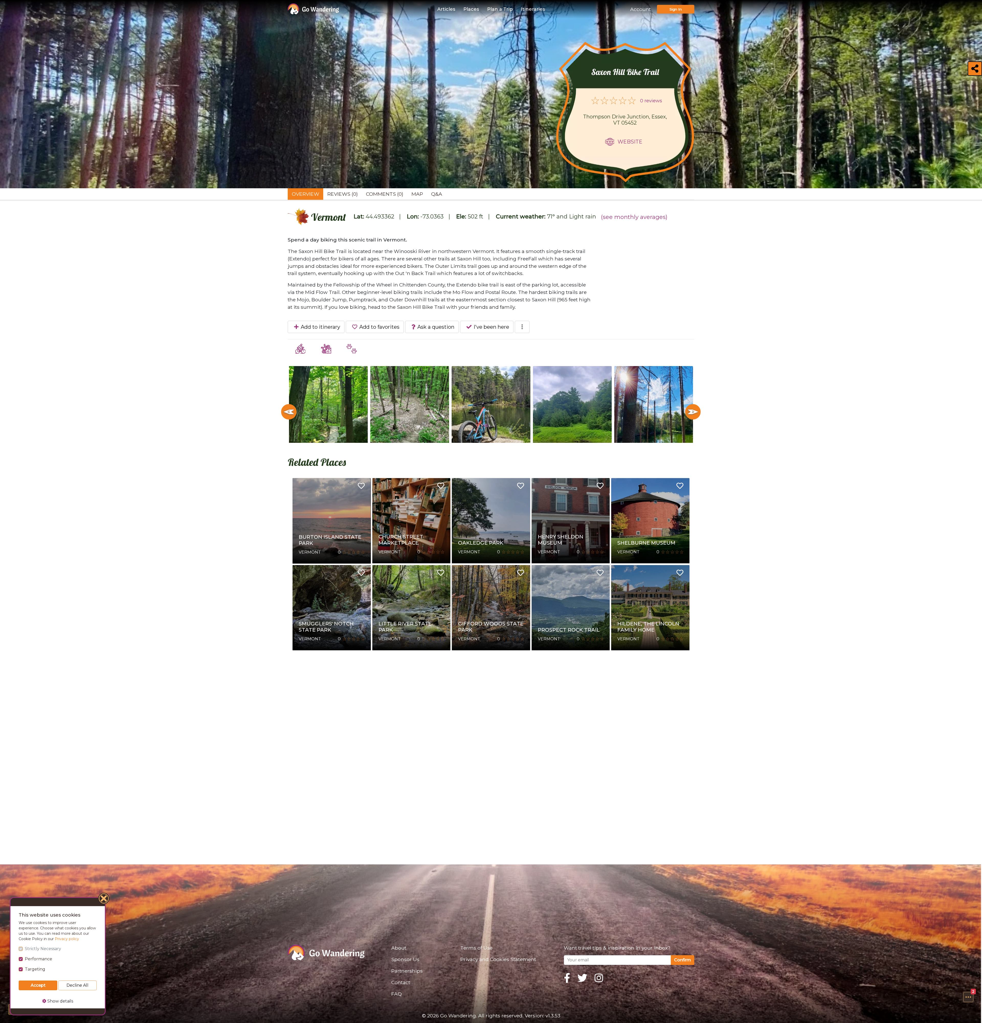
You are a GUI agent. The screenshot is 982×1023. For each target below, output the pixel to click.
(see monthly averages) (634, 217)
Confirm (682, 960)
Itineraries (533, 9)
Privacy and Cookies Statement (498, 959)
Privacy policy (67, 939)
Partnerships (407, 971)
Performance (38, 958)
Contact (400, 982)
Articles (446, 9)
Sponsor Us (405, 959)
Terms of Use (476, 948)
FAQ (396, 994)
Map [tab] (417, 194)
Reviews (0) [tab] (342, 194)
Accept (38, 985)
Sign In (675, 9)
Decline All (77, 985)
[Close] (104, 899)
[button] (968, 997)
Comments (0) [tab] (384, 194)
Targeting (35, 969)
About (398, 948)
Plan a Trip (500, 9)
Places (471, 9)
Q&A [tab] (436, 194)
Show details (59, 1001)
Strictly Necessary (43, 948)
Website (630, 142)
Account (640, 9)
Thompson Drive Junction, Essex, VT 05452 (625, 120)
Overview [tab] (305, 194)
